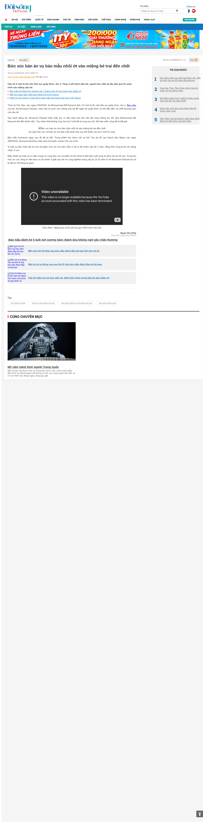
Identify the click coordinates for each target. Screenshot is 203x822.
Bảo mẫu (131, 105)
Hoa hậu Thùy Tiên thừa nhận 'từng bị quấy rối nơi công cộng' (176, 89)
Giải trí (67, 19)
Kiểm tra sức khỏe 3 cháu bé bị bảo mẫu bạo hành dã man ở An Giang (45, 98)
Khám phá (135, 19)
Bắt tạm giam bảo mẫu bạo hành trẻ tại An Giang (34, 94)
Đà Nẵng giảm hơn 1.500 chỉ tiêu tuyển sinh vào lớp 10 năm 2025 (176, 99)
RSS (192, 60)
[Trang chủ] (6, 20)
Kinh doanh (53, 19)
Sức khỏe (93, 19)
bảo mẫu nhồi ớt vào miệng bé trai (76, 303)
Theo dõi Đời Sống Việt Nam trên (21, 77)
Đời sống (26, 19)
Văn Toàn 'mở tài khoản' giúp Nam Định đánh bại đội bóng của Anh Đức (177, 119)
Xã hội (14, 19)
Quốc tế (39, 19)
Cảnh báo (79, 19)
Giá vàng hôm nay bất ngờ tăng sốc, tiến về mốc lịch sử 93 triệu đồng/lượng (177, 79)
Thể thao (106, 19)
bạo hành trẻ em (18, 303)
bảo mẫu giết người (107, 303)
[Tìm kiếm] (177, 10)
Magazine (190, 19)
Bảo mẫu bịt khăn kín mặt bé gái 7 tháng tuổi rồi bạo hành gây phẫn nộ (45, 91)
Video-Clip (149, 19)
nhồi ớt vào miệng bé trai (43, 303)
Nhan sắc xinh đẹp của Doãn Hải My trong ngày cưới (175, 109)
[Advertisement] (176, 180)
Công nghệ (120, 19)
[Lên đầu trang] (199, 814)
